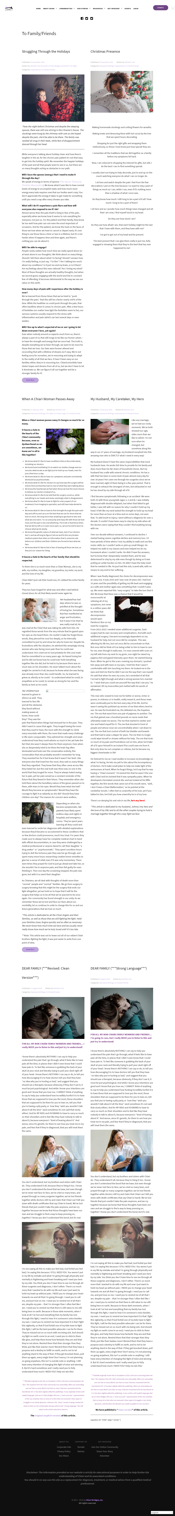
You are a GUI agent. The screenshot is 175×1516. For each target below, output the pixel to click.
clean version (125, 1409)
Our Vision (64, 1455)
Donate (81, 1447)
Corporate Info (64, 1447)
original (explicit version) (48, 1415)
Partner (81, 1451)
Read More (30, 380)
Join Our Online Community (104, 1447)
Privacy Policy (63, 1451)
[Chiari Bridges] (8, 8)
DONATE (160, 7)
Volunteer (104, 1455)
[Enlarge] (149, 74)
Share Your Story (105, 1451)
